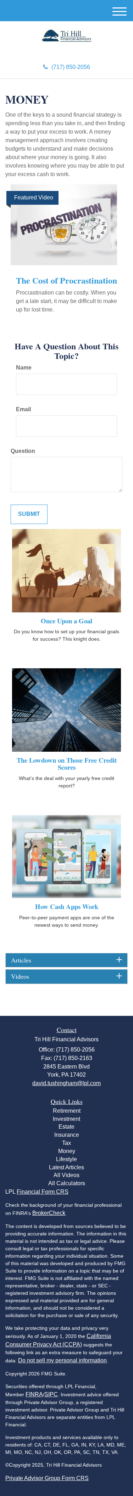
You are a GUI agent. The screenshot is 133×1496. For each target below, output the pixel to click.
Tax (66, 1143)
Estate (66, 1127)
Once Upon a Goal (66, 620)
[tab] (66, 960)
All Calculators (66, 1183)
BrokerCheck (48, 1213)
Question (23, 451)
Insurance (66, 1135)
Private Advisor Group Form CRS (47, 1478)
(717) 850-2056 (70, 67)
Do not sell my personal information (62, 1360)
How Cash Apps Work (66, 906)
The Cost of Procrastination (66, 280)
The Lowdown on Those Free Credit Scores (67, 763)
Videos (20, 976)
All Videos (66, 1175)
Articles (21, 960)
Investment (66, 1119)
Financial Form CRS (42, 1192)
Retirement (67, 1111)
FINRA (34, 1394)
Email (23, 409)
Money (66, 1151)
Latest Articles (66, 1167)
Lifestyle (66, 1159)
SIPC (51, 1394)
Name (24, 368)
